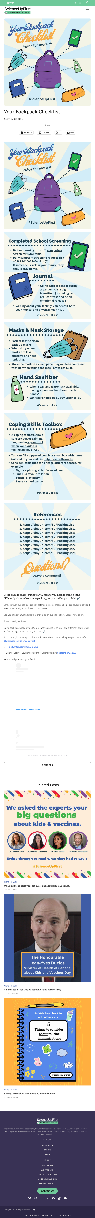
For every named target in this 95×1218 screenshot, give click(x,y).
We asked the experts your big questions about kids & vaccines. (37, 886)
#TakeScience (11, 641)
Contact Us (47, 1191)
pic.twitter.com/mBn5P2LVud (23, 647)
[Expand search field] (86, 3)
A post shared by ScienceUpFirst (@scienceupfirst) (47, 755)
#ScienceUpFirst (26, 641)
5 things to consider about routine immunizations (29, 1093)
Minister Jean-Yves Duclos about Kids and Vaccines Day (32, 989)
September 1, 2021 (66, 653)
